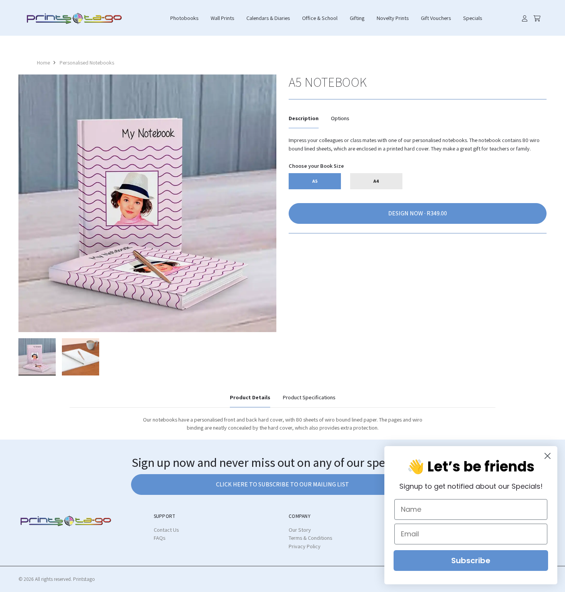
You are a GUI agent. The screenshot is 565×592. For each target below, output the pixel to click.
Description (304, 118)
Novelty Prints (393, 17)
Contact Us (166, 529)
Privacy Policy (305, 546)
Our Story (300, 529)
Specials (472, 17)
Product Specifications (309, 397)
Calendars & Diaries (268, 17)
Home (43, 62)
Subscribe (470, 560)
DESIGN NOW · (407, 213)
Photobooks (184, 17)
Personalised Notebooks (87, 62)
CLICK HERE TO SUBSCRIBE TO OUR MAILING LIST (282, 484)
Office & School (319, 17)
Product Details (250, 397)
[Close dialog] (547, 456)
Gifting (357, 17)
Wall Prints (222, 17)
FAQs (159, 537)
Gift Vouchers (436, 17)
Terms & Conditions (310, 537)
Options (340, 118)
